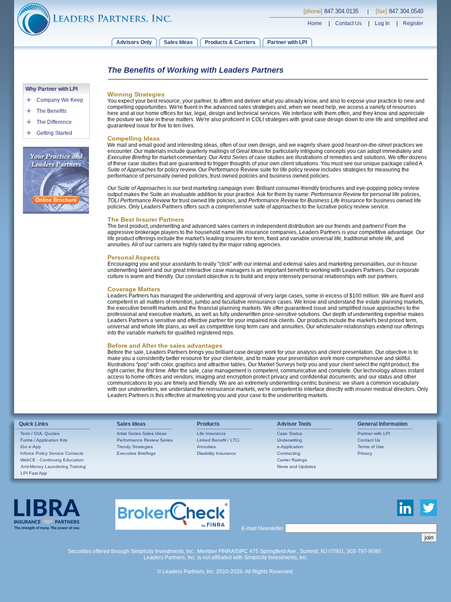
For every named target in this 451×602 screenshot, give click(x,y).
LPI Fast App (34, 473)
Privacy (365, 453)
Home (314, 23)
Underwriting (289, 440)
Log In (382, 23)
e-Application (290, 446)
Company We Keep (60, 100)
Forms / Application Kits (43, 440)
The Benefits (52, 111)
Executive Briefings (136, 453)
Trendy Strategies (135, 446)
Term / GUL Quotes (39, 433)
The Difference (54, 122)
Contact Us (348, 23)
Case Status (289, 433)
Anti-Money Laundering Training (53, 466)
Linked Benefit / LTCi (218, 440)
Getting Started (54, 133)
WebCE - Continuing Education (52, 459)
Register (413, 23)
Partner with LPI (374, 433)
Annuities (206, 446)
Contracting (288, 453)
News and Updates (296, 466)
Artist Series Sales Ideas (141, 433)
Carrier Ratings (292, 459)
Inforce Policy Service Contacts (51, 453)
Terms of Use (371, 446)
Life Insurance (211, 433)
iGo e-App (30, 446)
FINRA (226, 551)
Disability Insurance (216, 453)
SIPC (242, 551)
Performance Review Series (145, 440)
